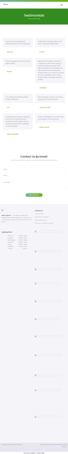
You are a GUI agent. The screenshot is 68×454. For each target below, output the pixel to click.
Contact (64, 447)
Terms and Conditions (29, 453)
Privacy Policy (62, 444)
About (42, 444)
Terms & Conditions (51, 444)
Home (30, 19)
